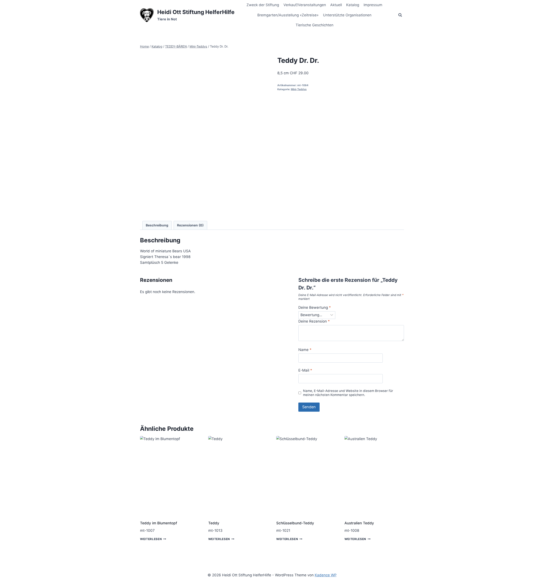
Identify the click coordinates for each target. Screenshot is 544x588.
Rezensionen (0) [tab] (190, 225)
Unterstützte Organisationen (347, 15)
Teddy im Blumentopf (158, 523)
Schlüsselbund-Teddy (295, 523)
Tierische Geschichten (314, 25)
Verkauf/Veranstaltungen (304, 5)
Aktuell (336, 5)
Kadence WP (326, 575)
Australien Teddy (359, 523)
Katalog (352, 5)
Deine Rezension (314, 321)
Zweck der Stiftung (262, 5)
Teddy (213, 523)
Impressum (373, 5)
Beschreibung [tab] (157, 225)
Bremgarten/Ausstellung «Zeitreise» (288, 15)
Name (305, 350)
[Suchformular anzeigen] (400, 15)
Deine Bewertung (314, 307)
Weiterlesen (151, 539)
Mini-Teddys (299, 89)
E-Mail (305, 370)
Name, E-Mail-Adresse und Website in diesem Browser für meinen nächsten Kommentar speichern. (348, 393)
